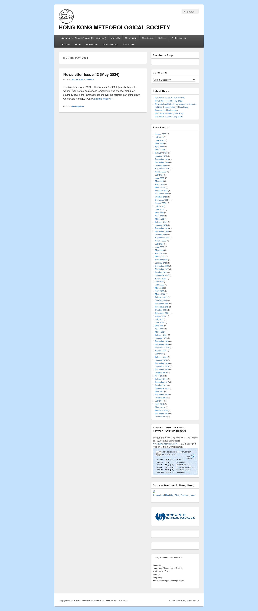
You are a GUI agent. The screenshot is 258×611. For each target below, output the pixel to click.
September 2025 (162, 168)
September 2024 (162, 199)
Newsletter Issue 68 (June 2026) (169, 113)
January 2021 (161, 338)
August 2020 (160, 350)
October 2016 (161, 397)
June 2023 (159, 247)
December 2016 (162, 394)
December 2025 (162, 159)
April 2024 (159, 215)
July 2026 (159, 137)
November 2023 (162, 231)
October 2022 (161, 272)
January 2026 (161, 156)
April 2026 (159, 146)
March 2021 (160, 331)
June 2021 (159, 322)
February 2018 (161, 378)
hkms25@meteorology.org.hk (165, 443)
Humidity (169, 495)
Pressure (184, 495)
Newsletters (147, 38)
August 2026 (160, 134)
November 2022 (162, 269)
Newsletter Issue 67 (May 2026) (169, 116)
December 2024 (162, 193)
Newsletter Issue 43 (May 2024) (91, 74)
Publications (91, 44)
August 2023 (160, 240)
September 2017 (162, 388)
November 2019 (162, 363)
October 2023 (161, 234)
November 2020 (162, 344)
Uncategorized (77, 106)
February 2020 (161, 357)
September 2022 (162, 275)
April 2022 (159, 290)
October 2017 (161, 385)
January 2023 (161, 262)
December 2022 (162, 265)
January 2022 (161, 300)
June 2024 (159, 209)
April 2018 (159, 375)
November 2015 (162, 413)
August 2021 (160, 316)
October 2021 (161, 309)
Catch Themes (193, 600)
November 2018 (162, 369)
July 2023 (159, 243)
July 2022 (159, 281)
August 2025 (160, 171)
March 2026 (160, 149)
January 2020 (161, 360)
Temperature (158, 495)
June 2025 (159, 177)
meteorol (90, 79)
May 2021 (159, 325)
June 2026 (159, 140)
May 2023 (159, 250)
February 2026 (161, 152)
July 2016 (159, 400)
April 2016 (159, 403)
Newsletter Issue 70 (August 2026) (170, 97)
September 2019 (162, 366)
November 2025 (162, 162)
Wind (177, 495)
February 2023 (161, 259)
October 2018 (161, 372)
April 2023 (159, 253)
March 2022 (160, 294)
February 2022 (161, 297)
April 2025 (159, 184)
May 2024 (159, 212)
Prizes (78, 44)
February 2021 (161, 334)
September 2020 (162, 347)
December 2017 (162, 382)
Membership (131, 38)
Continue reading (103, 98)
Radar (192, 495)
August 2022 (160, 278)
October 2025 (161, 165)
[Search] (184, 11)
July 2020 (159, 353)
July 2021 (159, 319)
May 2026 (159, 143)
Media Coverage (110, 44)
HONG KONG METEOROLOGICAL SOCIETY (114, 27)
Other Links (128, 44)
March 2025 (160, 187)
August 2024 (160, 203)
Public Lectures (179, 38)
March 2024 (160, 218)
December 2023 (162, 228)
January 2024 (161, 225)
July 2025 (159, 174)
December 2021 (162, 303)
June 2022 (159, 284)
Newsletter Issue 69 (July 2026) (168, 100)
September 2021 (162, 313)
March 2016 (160, 407)
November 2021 (162, 306)
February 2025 (161, 190)
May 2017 (159, 391)
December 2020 (162, 341)
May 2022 (159, 287)
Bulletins (162, 38)
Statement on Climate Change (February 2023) (83, 38)
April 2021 (159, 328)
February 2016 (161, 410)
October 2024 (161, 196)
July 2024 (159, 206)
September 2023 (162, 237)
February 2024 (161, 221)
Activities (66, 44)
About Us (115, 38)
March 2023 (160, 256)
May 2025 (159, 181)
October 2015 (161, 416)
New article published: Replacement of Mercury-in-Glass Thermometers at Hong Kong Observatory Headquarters (175, 106)
